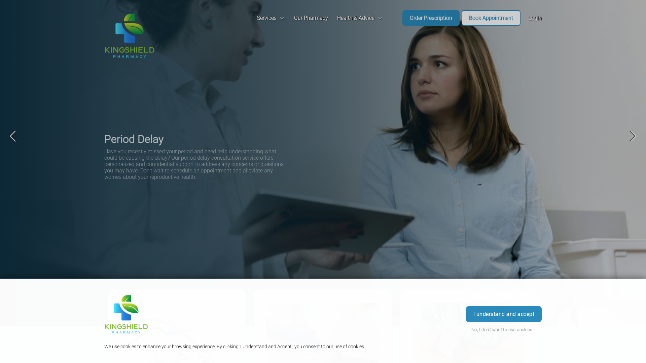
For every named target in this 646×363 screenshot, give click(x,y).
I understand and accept (503, 314)
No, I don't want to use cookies (502, 329)
